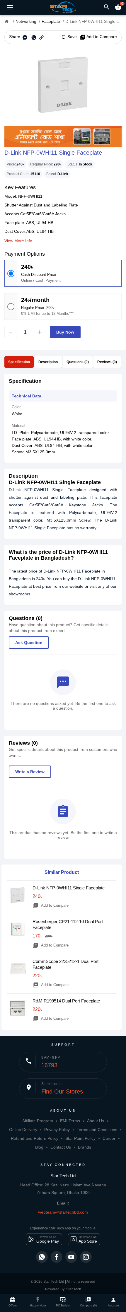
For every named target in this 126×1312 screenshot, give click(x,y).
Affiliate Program (37, 1120)
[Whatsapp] (42, 1257)
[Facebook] (56, 1257)
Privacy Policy (57, 1129)
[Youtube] (71, 1257)
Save (69, 37)
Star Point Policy (80, 1138)
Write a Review (30, 771)
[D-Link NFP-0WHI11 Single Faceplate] (63, 85)
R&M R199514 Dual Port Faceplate (66, 1000)
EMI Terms (70, 1120)
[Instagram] (86, 1257)
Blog (39, 1147)
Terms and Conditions (97, 1129)
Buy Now (65, 332)
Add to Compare (98, 37)
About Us (95, 1120)
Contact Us (60, 1147)
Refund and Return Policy (34, 1138)
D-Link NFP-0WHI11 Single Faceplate (69, 887)
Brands (84, 1147)
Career (109, 1138)
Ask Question (28, 642)
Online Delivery (23, 1129)
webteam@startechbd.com (63, 1212)
